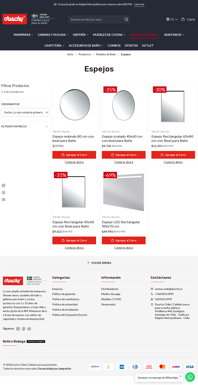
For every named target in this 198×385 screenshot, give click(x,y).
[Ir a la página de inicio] (29, 19)
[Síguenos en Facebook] (24, 329)
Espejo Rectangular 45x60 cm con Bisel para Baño (73, 224)
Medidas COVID (111, 299)
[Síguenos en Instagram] (18, 329)
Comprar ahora (74, 162)
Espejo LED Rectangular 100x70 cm (121, 224)
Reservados (108, 304)
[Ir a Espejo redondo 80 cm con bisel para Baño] (74, 107)
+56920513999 (164, 294)
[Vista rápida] (93, 106)
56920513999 (163, 299)
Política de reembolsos (65, 299)
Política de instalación (65, 309)
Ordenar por (10, 104)
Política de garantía (63, 294)
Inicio (70, 54)
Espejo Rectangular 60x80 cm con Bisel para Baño (172, 139)
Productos (85, 54)
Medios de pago (110, 294)
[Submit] (126, 19)
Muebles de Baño (106, 54)
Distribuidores (110, 288)
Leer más (139, 4)
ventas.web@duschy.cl (168, 288)
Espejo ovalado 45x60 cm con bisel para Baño (122, 139)
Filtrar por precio (14, 126)
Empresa (57, 288)
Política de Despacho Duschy (69, 314)
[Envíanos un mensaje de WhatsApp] (190, 377)
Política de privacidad (65, 304)
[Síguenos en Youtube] (29, 329)
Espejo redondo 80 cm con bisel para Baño (73, 139)
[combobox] (99, 19)
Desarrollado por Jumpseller (54, 368)
